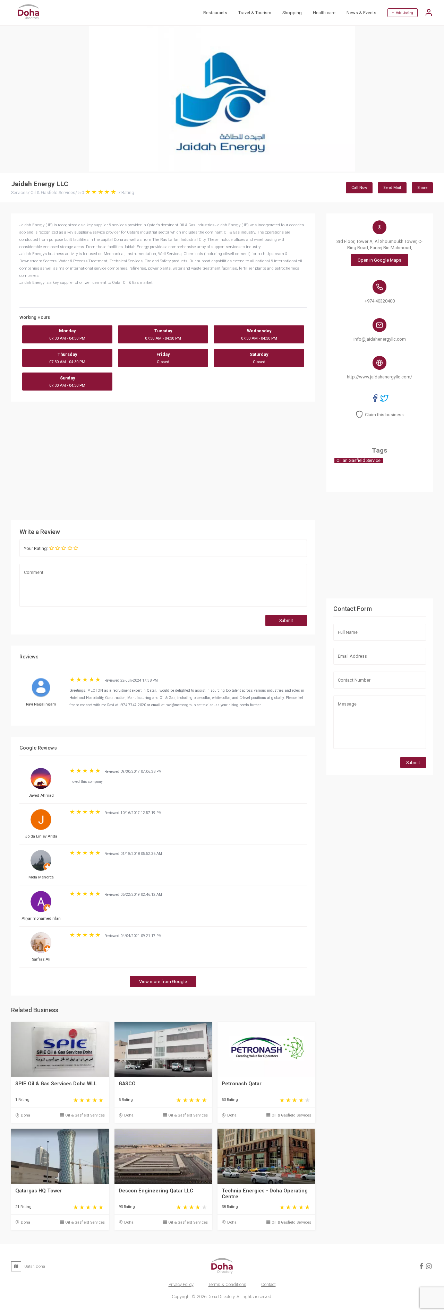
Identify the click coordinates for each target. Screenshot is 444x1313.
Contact (268, 1284)
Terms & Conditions (227, 1284)
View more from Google (163, 981)
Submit (286, 620)
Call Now (359, 187)
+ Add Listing (402, 13)
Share (422, 187)
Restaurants (215, 12)
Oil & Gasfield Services (85, 1115)
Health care (324, 12)
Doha (25, 1115)
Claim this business (384, 414)
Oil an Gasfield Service (358, 460)
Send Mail (392, 187)
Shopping (292, 12)
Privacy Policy (181, 1284)
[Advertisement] (216, 460)
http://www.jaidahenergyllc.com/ (379, 376)
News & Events (361, 12)
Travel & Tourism (254, 12)
